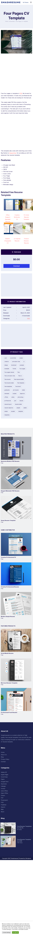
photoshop (20, 397)
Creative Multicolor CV (17, 217)
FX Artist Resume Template (26, 217)
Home (6, 21)
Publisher (3, 805)
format (14, 368)
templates (7, 415)
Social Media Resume (7, 653)
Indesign (3, 786)
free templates (8, 386)
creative (6, 361)
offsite (6, 397)
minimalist (6, 393)
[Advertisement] (16, 75)
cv (24, 361)
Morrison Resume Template (9, 683)
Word (2, 811)
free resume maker (9, 383)
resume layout (8, 404)
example (22, 365)
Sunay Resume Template (8, 520)
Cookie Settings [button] (6, 932)
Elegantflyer (12, 153)
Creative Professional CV (8, 557)
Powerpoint (4, 800)
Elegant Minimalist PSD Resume (10, 491)
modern (14, 393)
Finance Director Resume (26, 241)
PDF (2, 798)
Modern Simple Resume (8, 616)
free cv (20, 375)
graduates (7, 390)
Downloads (12, 21)
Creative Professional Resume (10, 587)
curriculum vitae (16, 361)
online (12, 397)
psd (15, 400)
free (18, 372)
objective (22, 393)
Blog (2, 757)
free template (20, 383)
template (20, 411)
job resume (16, 390)
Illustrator (4, 784)
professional (7, 400)
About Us (4, 754)
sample (18, 407)
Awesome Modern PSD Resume (10, 461)
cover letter (13, 358)
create (21, 358)
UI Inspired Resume (17, 240)
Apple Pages (4, 774)
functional (18, 386)
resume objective (8, 407)
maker (23, 390)
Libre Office (4, 791)
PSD (21, 93)
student (13, 411)
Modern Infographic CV (7, 241)
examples (6, 368)
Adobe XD (4, 772)
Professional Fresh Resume (9, 712)
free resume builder (19, 379)
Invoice (3, 788)
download (13, 365)
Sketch (3, 807)
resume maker (18, 404)
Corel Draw (4, 777)
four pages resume (9, 372)
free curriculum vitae (9, 375)
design (6, 365)
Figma (2, 779)
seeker (25, 407)
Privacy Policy (5, 759)
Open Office (4, 793)
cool (5, 358)
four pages (22, 368)
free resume (7, 379)
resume (21, 400)
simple (6, 411)
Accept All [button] (15, 932)
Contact (3, 761)
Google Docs (4, 781)
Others (3, 795)
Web (2, 809)
